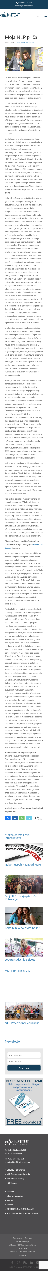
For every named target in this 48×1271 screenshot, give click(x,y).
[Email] (28, 818)
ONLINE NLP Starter (18, 971)
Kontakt (10, 1205)
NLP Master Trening (15, 1178)
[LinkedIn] (31, 1263)
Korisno (13, 1252)
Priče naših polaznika (25, 43)
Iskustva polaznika (15, 1196)
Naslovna (17, 1238)
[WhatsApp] (22, 818)
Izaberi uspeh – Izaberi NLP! (23, 864)
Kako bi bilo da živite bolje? (22, 928)
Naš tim (10, 1200)
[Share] (7, 818)
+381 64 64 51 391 (16, 1159)
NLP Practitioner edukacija (22, 1023)
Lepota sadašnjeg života (20, 959)
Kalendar (10, 1191)
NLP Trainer (12, 1183)
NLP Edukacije (22, 1242)
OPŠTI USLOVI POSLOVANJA (20, 1209)
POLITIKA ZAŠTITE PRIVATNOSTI (22, 1213)
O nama (22, 1255)
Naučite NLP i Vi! (27, 1252)
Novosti (28, 1238)
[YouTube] (37, 1263)
